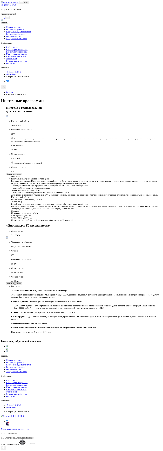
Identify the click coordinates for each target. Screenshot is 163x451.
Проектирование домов (16, 54)
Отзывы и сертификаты (16, 61)
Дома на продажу (13, 27)
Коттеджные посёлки (15, 34)
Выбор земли (12, 47)
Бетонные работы (13, 36)
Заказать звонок (8, 14)
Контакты (10, 63)
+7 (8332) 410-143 (8, 5)
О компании (11, 59)
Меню (25, 3)
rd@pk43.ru (11, 74)
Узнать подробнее (14, 174)
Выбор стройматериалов (17, 49)
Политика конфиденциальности (15, 429)
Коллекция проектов (15, 29)
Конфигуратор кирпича (16, 52)
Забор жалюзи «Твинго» (16, 38)
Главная (9, 92)
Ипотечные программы (16, 56)
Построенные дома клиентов (18, 32)
